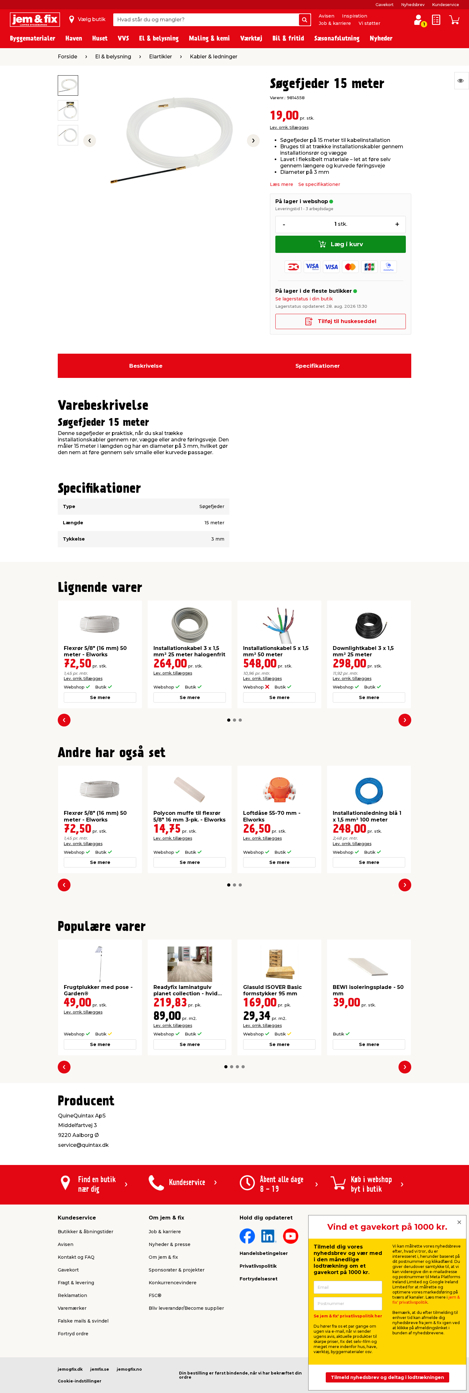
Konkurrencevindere (173, 1283)
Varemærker (72, 1308)
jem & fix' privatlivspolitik (426, 1300)
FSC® (155, 1295)
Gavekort (385, 5)
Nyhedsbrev (413, 5)
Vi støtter (369, 23)
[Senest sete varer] (461, 80)
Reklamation (72, 1295)
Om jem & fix (163, 1257)
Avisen (326, 16)
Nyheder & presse (169, 1244)
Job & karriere (335, 23)
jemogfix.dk (70, 1369)
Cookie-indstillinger (79, 1381)
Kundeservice (445, 5)
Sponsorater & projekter (177, 1270)
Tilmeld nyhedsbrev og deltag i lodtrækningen (387, 1377)
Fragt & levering (76, 1283)
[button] (228, 720)
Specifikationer (317, 366)
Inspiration (354, 16)
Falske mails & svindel (83, 1321)
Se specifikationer (319, 184)
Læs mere (281, 184)
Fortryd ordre (73, 1334)
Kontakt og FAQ (76, 1257)
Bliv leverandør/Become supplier (186, 1308)
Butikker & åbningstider (85, 1232)
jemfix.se (99, 1369)
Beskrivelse (145, 366)
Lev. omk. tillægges (289, 127)
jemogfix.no (129, 1369)
